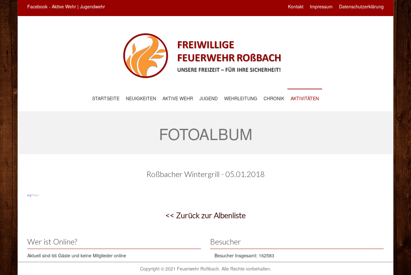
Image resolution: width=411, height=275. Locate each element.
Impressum (321, 6)
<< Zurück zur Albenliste (205, 215)
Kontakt (295, 6)
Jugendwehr (92, 6)
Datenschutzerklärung (361, 6)
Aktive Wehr (64, 6)
